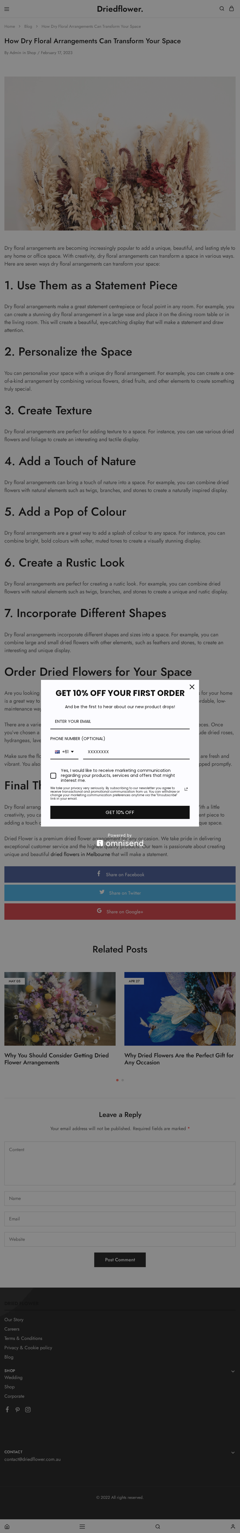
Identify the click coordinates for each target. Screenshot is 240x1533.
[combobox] (64, 752)
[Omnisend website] (120, 840)
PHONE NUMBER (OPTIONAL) (77, 739)
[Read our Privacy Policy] (186, 789)
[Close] (192, 687)
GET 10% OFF (120, 812)
